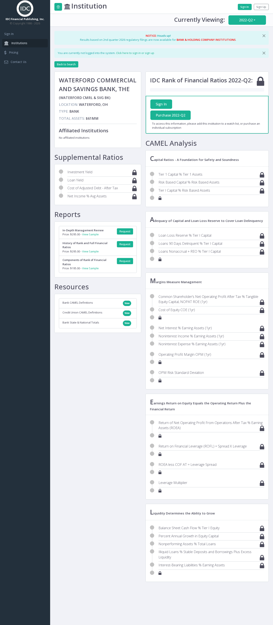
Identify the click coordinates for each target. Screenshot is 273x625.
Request (125, 231)
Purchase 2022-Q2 (170, 115)
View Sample (90, 234)
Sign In (9, 34)
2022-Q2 (246, 20)
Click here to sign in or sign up (135, 53)
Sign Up (261, 7)
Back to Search (66, 64)
